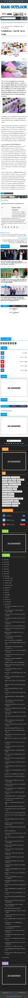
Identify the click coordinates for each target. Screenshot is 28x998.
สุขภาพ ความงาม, (19, 38)
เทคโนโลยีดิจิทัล (12, 482)
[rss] (16, 1)
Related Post (5, 246)
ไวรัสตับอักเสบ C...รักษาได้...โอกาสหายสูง (14, 946)
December (7, 578)
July (6, 590)
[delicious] (22, 1)
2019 (5, 576)
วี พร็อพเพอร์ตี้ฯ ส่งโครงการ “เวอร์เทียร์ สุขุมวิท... (15, 796)
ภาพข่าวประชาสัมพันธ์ (8, 491)
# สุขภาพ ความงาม (9, 193)
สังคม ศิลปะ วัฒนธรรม (8, 500)
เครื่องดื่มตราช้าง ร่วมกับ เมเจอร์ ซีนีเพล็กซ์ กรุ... (15, 626)
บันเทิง (3, 268)
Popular (14, 406)
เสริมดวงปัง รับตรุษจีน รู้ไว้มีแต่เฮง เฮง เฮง (14, 728)
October (7, 583)
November (7, 580)
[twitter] (7, 1)
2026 (5, 559)
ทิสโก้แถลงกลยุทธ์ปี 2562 (10, 830)
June (6, 592)
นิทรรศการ (5, 484)
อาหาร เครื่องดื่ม (6, 505)
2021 (5, 571)
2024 (5, 564)
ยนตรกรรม (11, 493)
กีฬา (10, 479)
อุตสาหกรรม (15, 505)
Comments (23, 406)
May (6, 594)
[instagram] (20, 1)
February (7, 601)
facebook (22, 306)
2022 (5, 569)
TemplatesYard (14, 992)
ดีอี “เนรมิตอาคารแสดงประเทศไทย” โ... (13, 908)
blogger (5, 306)
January (7, 604)
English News (6, 477)
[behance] (18, 1)
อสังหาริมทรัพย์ (15, 503)
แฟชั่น (14, 489)
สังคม (21, 498)
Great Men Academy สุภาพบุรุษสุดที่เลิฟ (13, 640)
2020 (5, 573)
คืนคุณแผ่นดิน (20, 479)
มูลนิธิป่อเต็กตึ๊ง (18, 491)
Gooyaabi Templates (14, 994)
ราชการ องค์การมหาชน (8, 496)
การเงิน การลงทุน (15, 477)
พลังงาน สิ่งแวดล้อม (7, 489)
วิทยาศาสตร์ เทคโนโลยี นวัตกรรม (10, 498)
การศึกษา (5, 479)
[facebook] (5, 1)
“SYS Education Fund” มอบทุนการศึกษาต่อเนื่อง (15, 812)
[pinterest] (9, 1)
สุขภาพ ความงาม (8, 26)
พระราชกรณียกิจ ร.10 (12, 486)
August (6, 587)
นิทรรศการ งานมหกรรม (14, 484)
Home (2, 26)
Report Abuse (5, 986)
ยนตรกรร (5, 493)
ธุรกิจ (3, 250)
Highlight (5, 406)
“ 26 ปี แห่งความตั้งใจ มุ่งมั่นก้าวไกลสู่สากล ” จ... (15, 806)
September (7, 585)
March (6, 599)
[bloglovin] (11, 1)
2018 (5, 957)
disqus (14, 306)
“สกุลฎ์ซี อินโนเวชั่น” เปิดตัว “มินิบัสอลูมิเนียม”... (15, 662)
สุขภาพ (16, 500)
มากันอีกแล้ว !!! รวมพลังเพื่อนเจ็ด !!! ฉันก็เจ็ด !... (15, 774)
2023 (5, 566)
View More (24, 246)
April (6, 597)
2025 (5, 562)
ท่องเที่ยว (5, 482)
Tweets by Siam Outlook (6, 410)
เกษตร (14, 479)
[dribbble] (14, 1)
